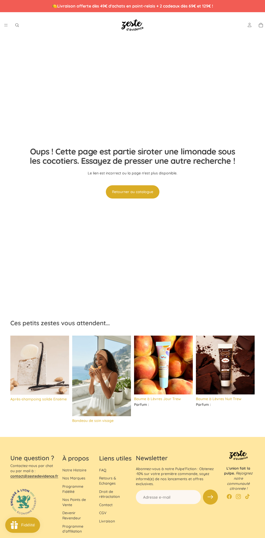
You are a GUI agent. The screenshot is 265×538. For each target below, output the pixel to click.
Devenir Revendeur (71, 515)
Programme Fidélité (72, 489)
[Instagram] (238, 496)
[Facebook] (229, 496)
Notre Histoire (74, 470)
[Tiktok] (247, 496)
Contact (106, 504)
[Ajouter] (61, 386)
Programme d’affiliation (72, 529)
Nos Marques (73, 478)
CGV (102, 513)
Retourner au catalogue (132, 191)
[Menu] (6, 25)
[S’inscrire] (210, 497)
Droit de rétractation (109, 494)
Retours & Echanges (107, 481)
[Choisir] (123, 408)
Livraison (107, 521)
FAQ (102, 470)
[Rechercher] (17, 25)
